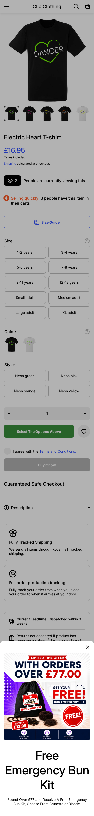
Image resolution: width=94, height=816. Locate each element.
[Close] (87, 647)
